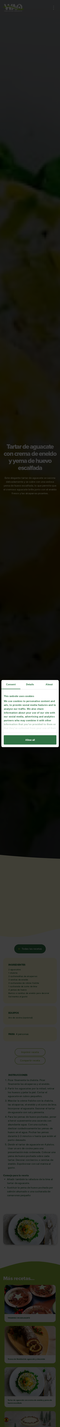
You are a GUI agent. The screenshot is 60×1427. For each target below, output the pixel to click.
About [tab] (49, 684)
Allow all (30, 739)
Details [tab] (30, 684)
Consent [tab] (11, 684)
